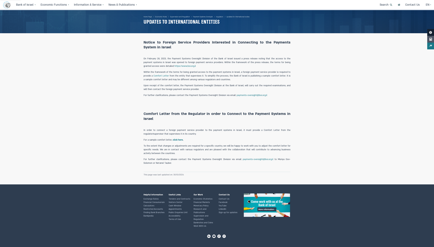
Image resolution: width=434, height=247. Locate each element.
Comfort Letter (161, 75)
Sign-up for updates (228, 212)
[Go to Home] (399, 5)
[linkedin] (209, 236)
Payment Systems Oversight (203, 17)
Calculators (149, 205)
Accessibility (174, 216)
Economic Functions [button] (54, 5)
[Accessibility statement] (430, 32)
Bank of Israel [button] (25, 5)
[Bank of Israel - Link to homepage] (6, 5)
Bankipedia (148, 216)
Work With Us (200, 226)
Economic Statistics (203, 199)
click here (178, 139)
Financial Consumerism (154, 202)
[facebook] (219, 236)
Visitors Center (176, 202)
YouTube (222, 205)
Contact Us (224, 199)
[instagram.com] (224, 236)
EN (428, 5)
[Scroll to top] (427, 240)
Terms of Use (175, 219)
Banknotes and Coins (203, 222)
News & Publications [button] (122, 5)
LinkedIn (222, 209)
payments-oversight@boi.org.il (252, 95)
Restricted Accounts (153, 209)
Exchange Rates (151, 199)
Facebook (223, 202)
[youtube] (214, 236)
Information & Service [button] (88, 5)
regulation (219, 17)
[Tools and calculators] (430, 39)
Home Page (148, 17)
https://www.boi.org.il (185, 66)
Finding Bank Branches (154, 212)
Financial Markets (202, 202)
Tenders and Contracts (179, 199)
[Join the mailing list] (430, 46)
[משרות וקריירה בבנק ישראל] (267, 205)
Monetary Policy (201, 205)
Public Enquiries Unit (178, 212)
